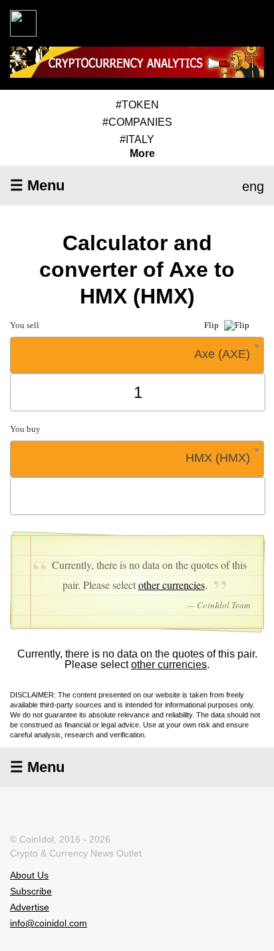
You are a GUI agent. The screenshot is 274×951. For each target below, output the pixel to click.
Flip (212, 325)
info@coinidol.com (48, 923)
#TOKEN (137, 104)
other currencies (171, 585)
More (142, 153)
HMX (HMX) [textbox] (218, 458)
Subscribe (31, 891)
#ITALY (137, 139)
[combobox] (137, 355)
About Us (29, 875)
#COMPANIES (137, 122)
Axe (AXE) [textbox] (222, 354)
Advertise (29, 907)
